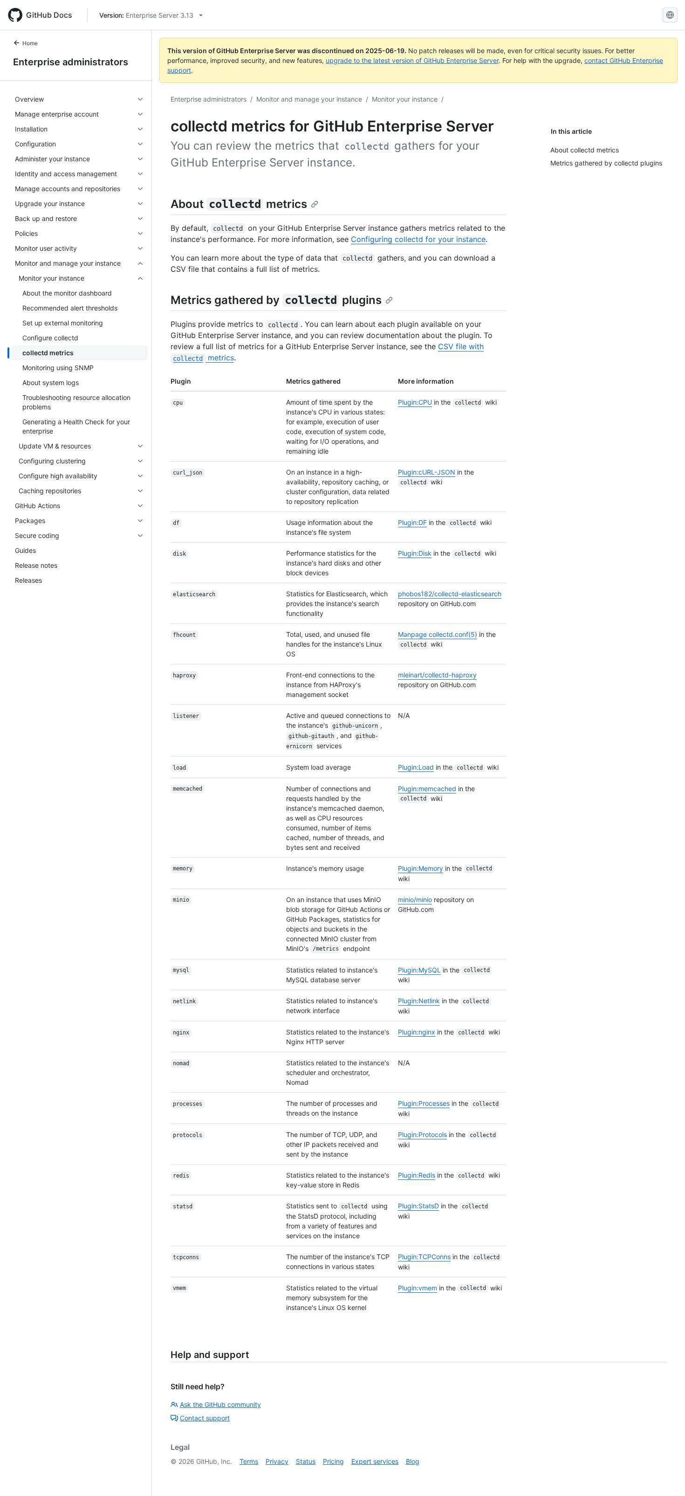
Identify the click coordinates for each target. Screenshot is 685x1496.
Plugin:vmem (417, 1288)
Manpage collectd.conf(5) (437, 634)
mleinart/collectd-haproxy (437, 675)
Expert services (374, 1461)
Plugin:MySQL (419, 970)
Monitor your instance (405, 99)
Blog (412, 1461)
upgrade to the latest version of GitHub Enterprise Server (412, 60)
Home (30, 43)
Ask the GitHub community (220, 1404)
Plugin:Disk (415, 553)
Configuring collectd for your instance (418, 239)
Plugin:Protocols (422, 1134)
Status (305, 1461)
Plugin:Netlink (419, 1001)
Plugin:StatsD (418, 1206)
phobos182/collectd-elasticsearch (449, 594)
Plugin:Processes (424, 1103)
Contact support (205, 1418)
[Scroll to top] (664, 1475)
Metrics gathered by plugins (276, 300)
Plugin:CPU (415, 402)
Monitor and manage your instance (309, 99)
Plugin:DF (412, 522)
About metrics (239, 204)
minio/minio (415, 899)
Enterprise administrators (70, 62)
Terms (249, 1461)
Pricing (333, 1461)
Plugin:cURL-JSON (426, 472)
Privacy (277, 1461)
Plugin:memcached (427, 789)
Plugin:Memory (420, 868)
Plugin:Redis (416, 1175)
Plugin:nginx (416, 1032)
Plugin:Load (416, 767)
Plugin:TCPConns (424, 1257)
